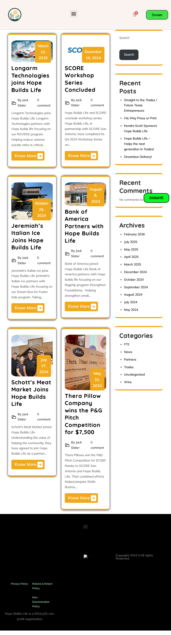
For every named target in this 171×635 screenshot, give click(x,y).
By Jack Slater (23, 102)
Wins (128, 382)
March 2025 (132, 264)
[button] (73, 13)
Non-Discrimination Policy (41, 602)
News (128, 352)
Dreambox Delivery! (138, 157)
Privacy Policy (19, 583)
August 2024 (133, 294)
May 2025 (131, 249)
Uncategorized (134, 374)
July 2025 (130, 242)
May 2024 (131, 310)
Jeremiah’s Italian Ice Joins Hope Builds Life (27, 236)
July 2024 (130, 302)
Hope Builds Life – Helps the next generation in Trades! (139, 143)
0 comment (44, 102)
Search (124, 38)
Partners (130, 359)
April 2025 (131, 257)
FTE (126, 344)
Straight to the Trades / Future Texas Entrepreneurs (140, 105)
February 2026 (134, 234)
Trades (129, 367)
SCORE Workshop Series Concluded (80, 79)
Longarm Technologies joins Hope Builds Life (30, 79)
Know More (26, 155)
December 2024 (135, 272)
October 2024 (134, 280)
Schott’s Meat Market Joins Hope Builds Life (31, 393)
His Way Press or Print (140, 118)
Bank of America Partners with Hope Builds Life (84, 226)
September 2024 (136, 287)
